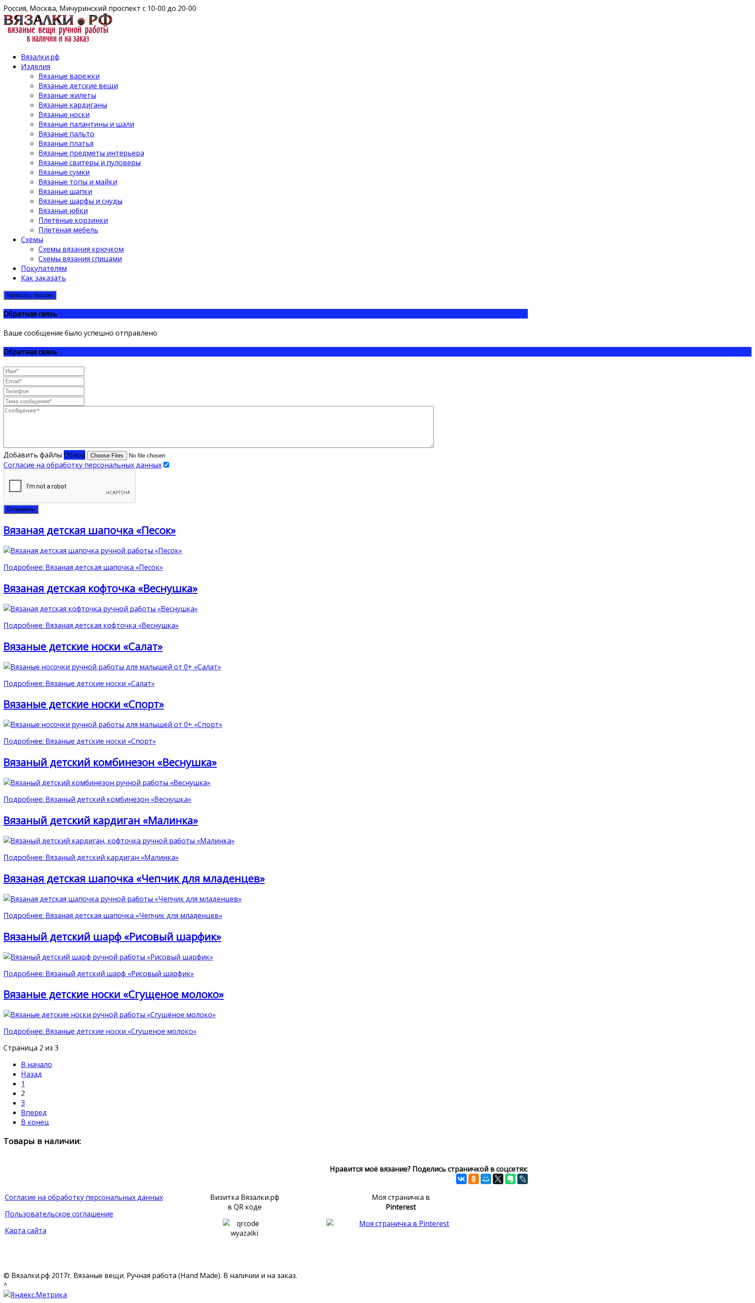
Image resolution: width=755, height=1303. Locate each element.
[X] (498, 1179)
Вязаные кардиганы (72, 105)
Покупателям (44, 268)
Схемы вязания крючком (81, 249)
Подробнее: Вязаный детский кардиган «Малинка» (91, 857)
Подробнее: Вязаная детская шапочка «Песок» (83, 567)
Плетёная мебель (68, 230)
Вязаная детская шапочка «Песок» (89, 530)
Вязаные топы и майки (77, 182)
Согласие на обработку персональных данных (82, 465)
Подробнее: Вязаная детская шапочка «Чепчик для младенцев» (112, 915)
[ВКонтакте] (461, 1179)
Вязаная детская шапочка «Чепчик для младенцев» (134, 878)
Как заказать (43, 278)
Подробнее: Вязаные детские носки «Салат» (79, 683)
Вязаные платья (66, 143)
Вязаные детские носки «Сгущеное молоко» (113, 994)
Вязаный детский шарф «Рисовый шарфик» (112, 936)
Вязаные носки (64, 114)
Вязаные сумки (64, 172)
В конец (35, 1122)
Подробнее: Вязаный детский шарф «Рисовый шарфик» (98, 973)
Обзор (74, 455)
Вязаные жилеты (67, 95)
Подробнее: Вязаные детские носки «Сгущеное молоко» (100, 1031)
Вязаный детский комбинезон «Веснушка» (110, 762)
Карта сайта (25, 1230)
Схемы (32, 239)
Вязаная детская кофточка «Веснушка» (100, 588)
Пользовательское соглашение (59, 1214)
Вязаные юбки (63, 210)
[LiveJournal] (522, 1179)
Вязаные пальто (66, 134)
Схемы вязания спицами (80, 258)
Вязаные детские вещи (78, 85)
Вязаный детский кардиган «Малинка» (100, 820)
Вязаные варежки (69, 76)
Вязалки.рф (40, 57)
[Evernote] (510, 1179)
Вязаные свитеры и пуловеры (89, 162)
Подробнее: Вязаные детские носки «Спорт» (79, 741)
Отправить (21, 509)
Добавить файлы (32, 455)
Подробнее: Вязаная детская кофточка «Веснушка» (91, 625)
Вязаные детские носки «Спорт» (83, 704)
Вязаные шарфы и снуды (80, 201)
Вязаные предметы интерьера (91, 153)
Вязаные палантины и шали (86, 124)
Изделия (35, 66)
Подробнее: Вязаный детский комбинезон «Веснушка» (97, 799)
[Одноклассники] (473, 1179)
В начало (36, 1064)
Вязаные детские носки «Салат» (83, 646)
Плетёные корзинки (73, 220)
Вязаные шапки (65, 191)
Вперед (34, 1112)
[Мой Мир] (486, 1179)
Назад (31, 1074)
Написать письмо (30, 295)
